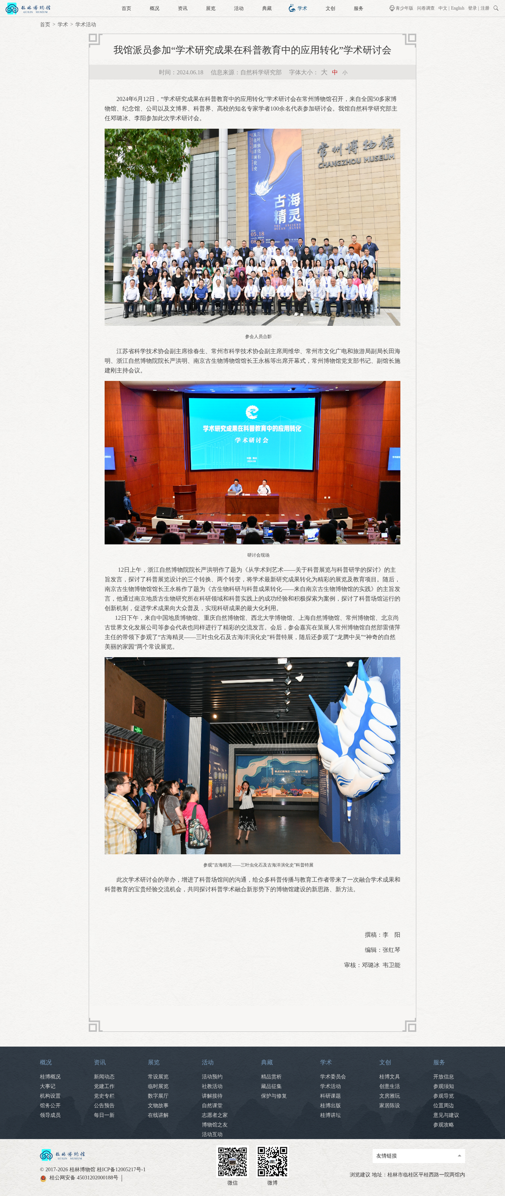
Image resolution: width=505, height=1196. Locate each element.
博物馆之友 (215, 1125)
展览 (211, 8)
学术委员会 (333, 1077)
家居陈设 (389, 1105)
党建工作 (104, 1086)
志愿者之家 (215, 1115)
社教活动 (212, 1086)
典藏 (267, 8)
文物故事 (158, 1105)
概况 (154, 8)
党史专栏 (104, 1096)
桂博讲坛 (330, 1115)
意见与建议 (446, 1115)
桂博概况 (50, 1077)
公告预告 (104, 1105)
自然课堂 (212, 1105)
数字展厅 (158, 1096)
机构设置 (50, 1096)
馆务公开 (50, 1105)
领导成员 (50, 1115)
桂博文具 (389, 1077)
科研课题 (330, 1096)
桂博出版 (330, 1105)
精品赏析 (271, 1077)
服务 (358, 8)
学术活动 (85, 24)
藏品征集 (271, 1086)
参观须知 (443, 1086)
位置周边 (443, 1105)
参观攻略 (443, 1125)
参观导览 (443, 1096)
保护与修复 (274, 1096)
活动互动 (212, 1134)
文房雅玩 (389, 1096)
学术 (302, 8)
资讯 (182, 8)
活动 (239, 8)
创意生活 (389, 1086)
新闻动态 (104, 1077)
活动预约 (212, 1077)
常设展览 (158, 1077)
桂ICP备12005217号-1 (121, 1169)
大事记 (47, 1086)
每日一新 (104, 1115)
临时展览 (158, 1086)
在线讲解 (158, 1115)
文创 (330, 8)
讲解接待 (212, 1096)
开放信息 (443, 1077)
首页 (126, 8)
